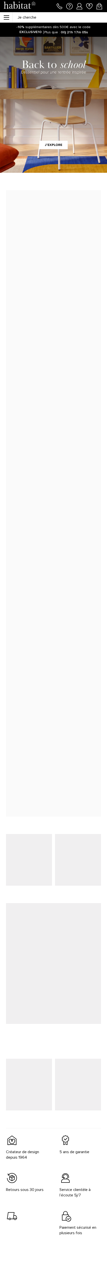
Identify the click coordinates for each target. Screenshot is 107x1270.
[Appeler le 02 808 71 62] (59, 5)
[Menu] (6, 17)
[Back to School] (53, 105)
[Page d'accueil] (19, 6)
